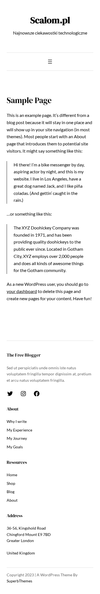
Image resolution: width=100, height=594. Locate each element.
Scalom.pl (50, 20)
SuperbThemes (19, 581)
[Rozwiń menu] (50, 61)
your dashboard (22, 291)
